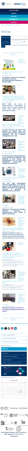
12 (20, 53)
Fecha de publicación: (6, 42)
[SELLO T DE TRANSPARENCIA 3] (4, 423)
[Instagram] (8, 328)
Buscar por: (6, 37)
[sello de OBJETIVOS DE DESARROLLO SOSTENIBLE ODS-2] (4, 408)
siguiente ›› (13, 54)
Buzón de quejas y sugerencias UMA (12, 363)
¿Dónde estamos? (7, 360)
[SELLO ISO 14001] (14, 423)
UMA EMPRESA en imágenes (10, 356)
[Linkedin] (15, 328)
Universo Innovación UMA (9, 338)
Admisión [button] (14, 16)
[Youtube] (12, 328)
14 (23, 53)
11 (18, 53)
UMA (2, 25)
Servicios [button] (13, 22)
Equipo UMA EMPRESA (8, 335)
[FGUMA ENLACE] (23, 408)
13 (21, 53)
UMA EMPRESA (10, 25)
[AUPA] (14, 415)
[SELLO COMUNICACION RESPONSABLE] (23, 415)
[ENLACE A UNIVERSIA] (14, 408)
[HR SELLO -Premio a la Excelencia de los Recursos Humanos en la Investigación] (23, 423)
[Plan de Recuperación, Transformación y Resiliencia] (9, 428)
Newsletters (5, 353)
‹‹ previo (5, 53)
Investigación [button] (14, 19)
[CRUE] (4, 415)
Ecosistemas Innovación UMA (10, 342)
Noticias (5, 349)
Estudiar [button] (13, 13)
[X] (5, 328)
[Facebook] (2, 328)
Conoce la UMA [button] (13, 10)
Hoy (21, 41)
